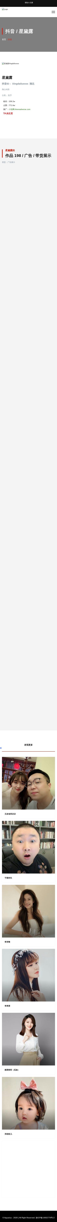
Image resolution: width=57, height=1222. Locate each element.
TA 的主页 (8, 113)
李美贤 (7, 1006)
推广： (16, 109)
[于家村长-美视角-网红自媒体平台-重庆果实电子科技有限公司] (28, 847)
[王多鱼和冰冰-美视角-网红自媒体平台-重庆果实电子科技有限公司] (28, 783)
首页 (4, 39)
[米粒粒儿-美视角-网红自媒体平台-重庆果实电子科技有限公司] (28, 1103)
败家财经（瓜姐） (12, 1070)
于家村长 (8, 878)
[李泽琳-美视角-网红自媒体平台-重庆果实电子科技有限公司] (28, 911)
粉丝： (9, 101)
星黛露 (7, 78)
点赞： (9, 105)
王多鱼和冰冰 (10, 814)
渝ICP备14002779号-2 (45, 1218)
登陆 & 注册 (29, 3)
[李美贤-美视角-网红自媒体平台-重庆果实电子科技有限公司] (28, 975)
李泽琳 (7, 942)
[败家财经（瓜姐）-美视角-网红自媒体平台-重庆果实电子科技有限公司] (28, 1039)
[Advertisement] (28, 1169)
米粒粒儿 (8, 1134)
